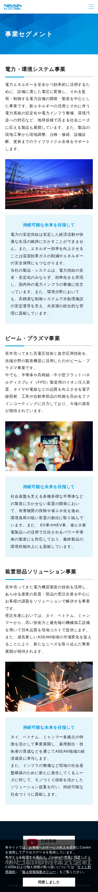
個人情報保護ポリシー (39, 872)
